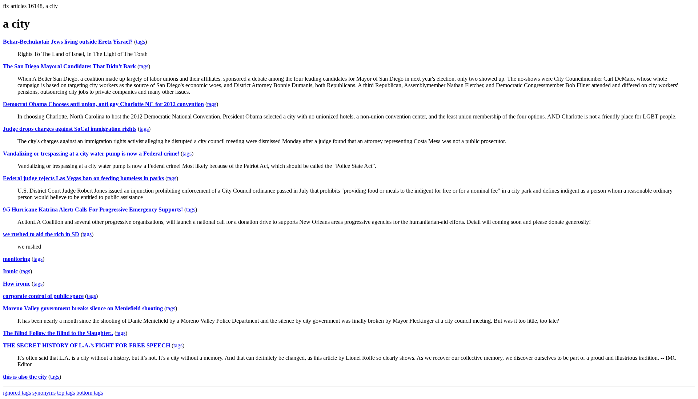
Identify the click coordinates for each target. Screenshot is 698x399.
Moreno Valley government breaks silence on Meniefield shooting (83, 308)
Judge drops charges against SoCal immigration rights (69, 129)
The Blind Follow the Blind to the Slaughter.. (58, 333)
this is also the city (25, 377)
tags (140, 42)
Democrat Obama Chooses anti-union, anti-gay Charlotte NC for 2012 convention (103, 104)
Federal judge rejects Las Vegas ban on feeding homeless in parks (83, 178)
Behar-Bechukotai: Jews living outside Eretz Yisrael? (68, 42)
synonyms (44, 393)
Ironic (10, 271)
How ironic (16, 284)
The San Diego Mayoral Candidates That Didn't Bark (69, 66)
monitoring (16, 259)
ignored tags (17, 393)
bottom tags (89, 393)
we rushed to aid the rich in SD (41, 234)
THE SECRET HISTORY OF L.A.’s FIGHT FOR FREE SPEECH (86, 345)
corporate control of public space (43, 296)
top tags (66, 393)
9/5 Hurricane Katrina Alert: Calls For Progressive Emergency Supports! (93, 209)
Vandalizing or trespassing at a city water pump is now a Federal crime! (91, 153)
